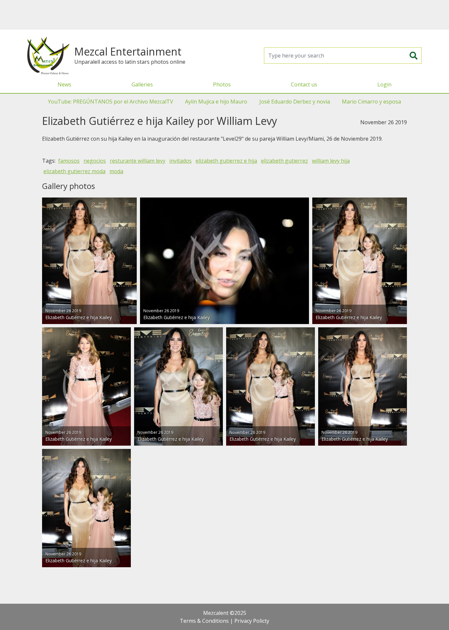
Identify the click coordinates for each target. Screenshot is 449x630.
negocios (94, 160)
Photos (222, 84)
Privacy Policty (251, 620)
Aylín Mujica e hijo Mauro (216, 101)
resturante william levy (137, 160)
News (64, 84)
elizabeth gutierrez (284, 160)
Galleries (142, 84)
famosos (69, 160)
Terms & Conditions (204, 620)
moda (116, 171)
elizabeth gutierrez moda (74, 171)
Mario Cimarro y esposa (371, 101)
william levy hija (331, 160)
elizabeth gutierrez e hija (226, 160)
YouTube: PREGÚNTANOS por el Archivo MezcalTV (110, 101)
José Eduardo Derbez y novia (294, 101)
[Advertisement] (224, 15)
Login (384, 84)
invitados (180, 160)
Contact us (304, 84)
